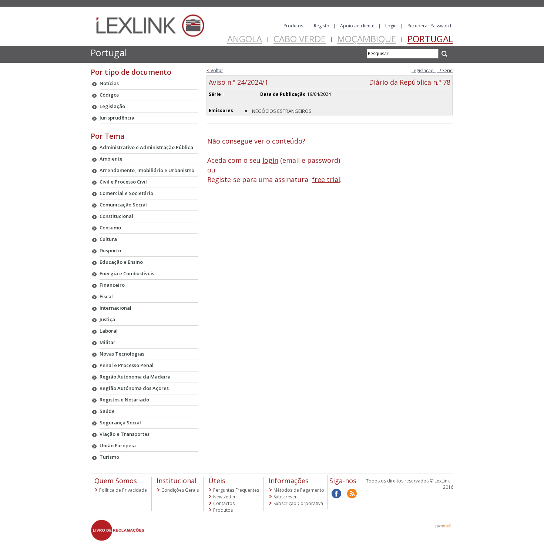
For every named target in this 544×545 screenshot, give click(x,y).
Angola (244, 39)
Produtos (293, 26)
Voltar (214, 70)
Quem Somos (115, 480)
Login (391, 26)
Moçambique (366, 39)
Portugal (430, 39)
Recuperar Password (429, 26)
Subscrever (285, 497)
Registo (321, 26)
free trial (326, 179)
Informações (289, 480)
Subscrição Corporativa (298, 503)
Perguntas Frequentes (236, 490)
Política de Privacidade (123, 490)
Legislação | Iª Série (432, 70)
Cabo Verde (299, 39)
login (270, 160)
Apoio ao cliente (357, 26)
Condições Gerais (180, 490)
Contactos (224, 503)
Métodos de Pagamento (298, 490)
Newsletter (224, 497)
